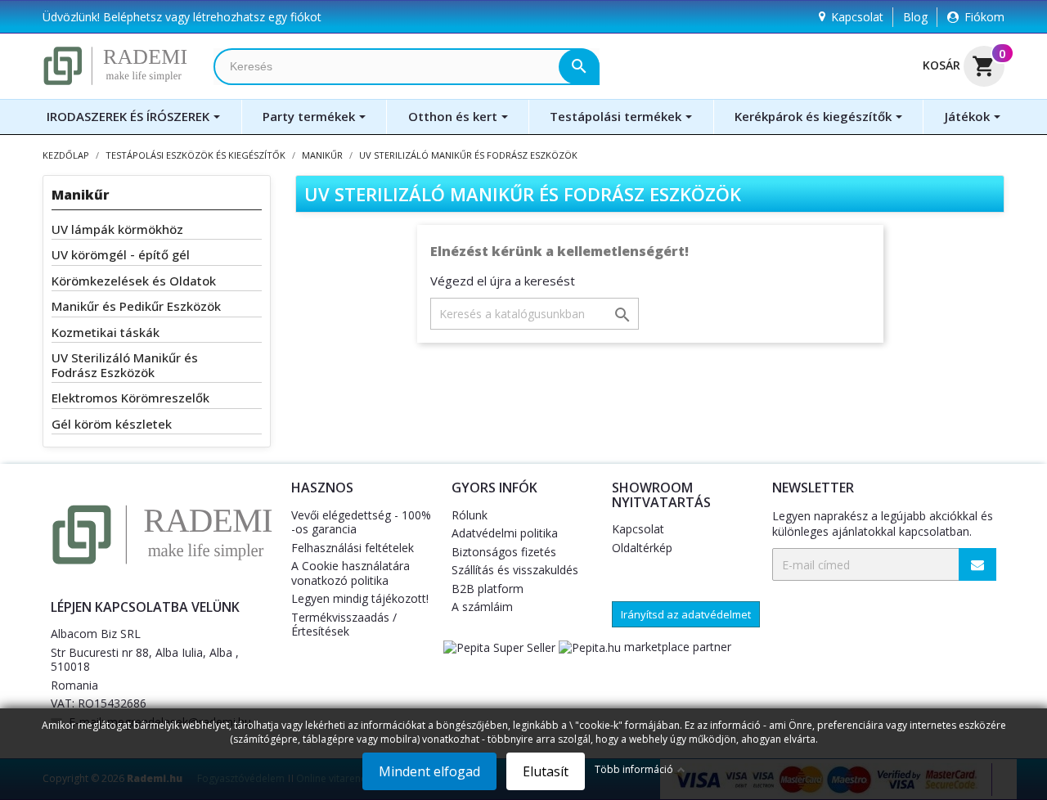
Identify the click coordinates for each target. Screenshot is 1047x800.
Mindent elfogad (429, 771)
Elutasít (545, 771)
